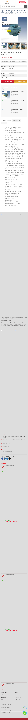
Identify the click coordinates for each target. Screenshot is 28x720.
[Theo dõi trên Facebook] (2, 458)
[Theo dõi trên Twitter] (7, 458)
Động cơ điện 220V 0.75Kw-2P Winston (17, 92)
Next (25, 46)
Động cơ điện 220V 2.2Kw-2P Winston (17, 101)
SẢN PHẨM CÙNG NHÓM (10, 87)
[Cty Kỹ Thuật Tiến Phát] (7, 2)
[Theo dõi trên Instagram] (5, 458)
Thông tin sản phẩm (6, 120)
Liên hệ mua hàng (8, 81)
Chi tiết (12, 95)
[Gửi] (25, 6)
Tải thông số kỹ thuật (22, 81)
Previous (2, 46)
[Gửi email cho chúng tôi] (9, 458)
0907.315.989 (13, 686)
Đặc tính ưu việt (16, 120)
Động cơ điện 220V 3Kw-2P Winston (17, 110)
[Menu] (2, 2)
